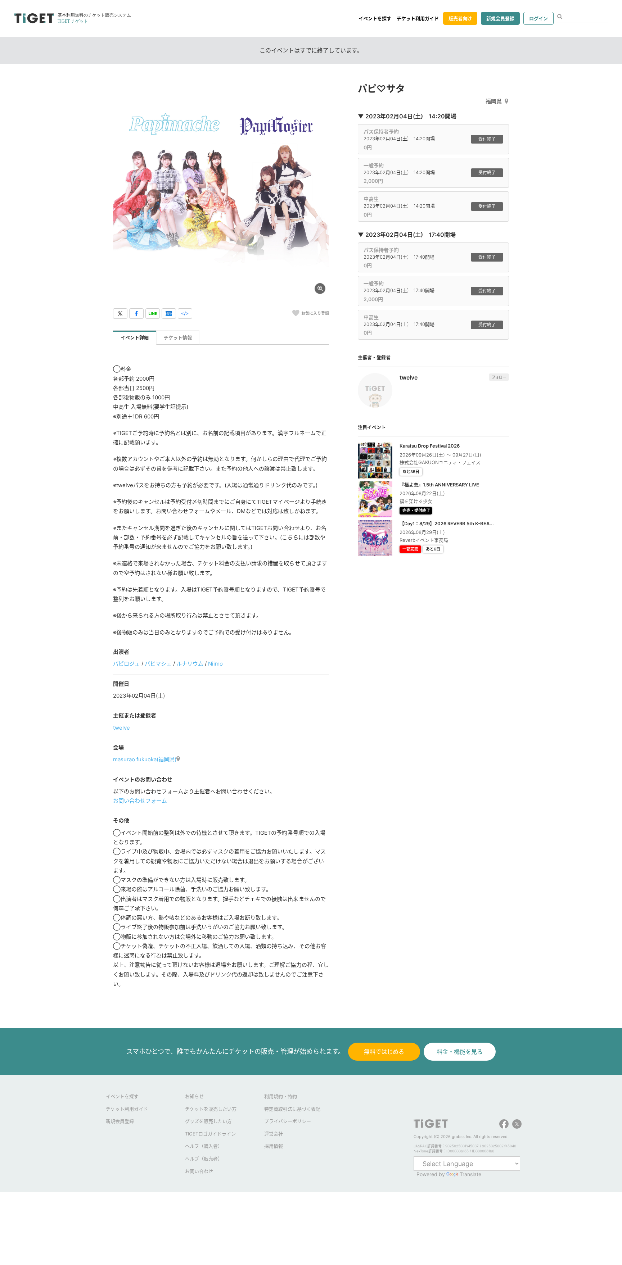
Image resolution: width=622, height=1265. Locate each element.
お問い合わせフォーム (140, 800)
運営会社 (273, 1134)
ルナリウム (189, 663)
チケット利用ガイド (418, 18)
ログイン (538, 18)
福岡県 (494, 101)
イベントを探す (375, 18)
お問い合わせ (199, 1171)
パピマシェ (158, 663)
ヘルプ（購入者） (203, 1146)
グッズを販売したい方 (208, 1121)
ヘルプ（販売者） (203, 1158)
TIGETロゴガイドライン (210, 1134)
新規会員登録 (500, 18)
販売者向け (460, 18)
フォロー (499, 377)
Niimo (215, 663)
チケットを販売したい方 (210, 1109)
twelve (121, 727)
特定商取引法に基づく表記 (292, 1109)
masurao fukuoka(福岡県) (144, 759)
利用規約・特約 (280, 1096)
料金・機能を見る (460, 1051)
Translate (470, 1174)
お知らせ (194, 1096)
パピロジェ (126, 663)
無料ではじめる (384, 1051)
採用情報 (273, 1146)
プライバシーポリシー (287, 1121)
